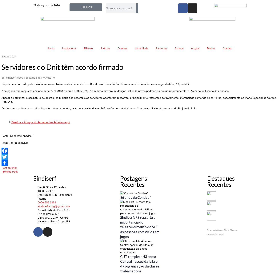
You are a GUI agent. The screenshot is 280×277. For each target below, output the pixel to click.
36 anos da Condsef (135, 197)
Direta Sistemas (231, 230)
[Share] (140, 163)
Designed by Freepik (215, 234)
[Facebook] (183, 8)
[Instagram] (192, 8)
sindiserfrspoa (14, 77)
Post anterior (9, 167)
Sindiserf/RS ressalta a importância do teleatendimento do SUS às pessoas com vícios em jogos (139, 227)
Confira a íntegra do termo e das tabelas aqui (40, 122)
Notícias (46, 77)
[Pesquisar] (137, 8)
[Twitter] (140, 157)
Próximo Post (10, 171)
